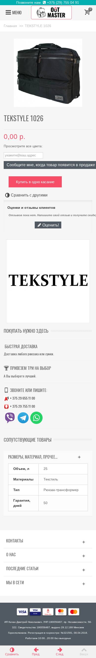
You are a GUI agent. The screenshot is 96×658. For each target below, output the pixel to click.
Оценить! (50, 225)
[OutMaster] (51, 12)
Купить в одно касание (35, 182)
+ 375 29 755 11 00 (22, 406)
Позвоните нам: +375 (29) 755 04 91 (48, 2)
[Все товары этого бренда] (48, 281)
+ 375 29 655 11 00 (22, 398)
